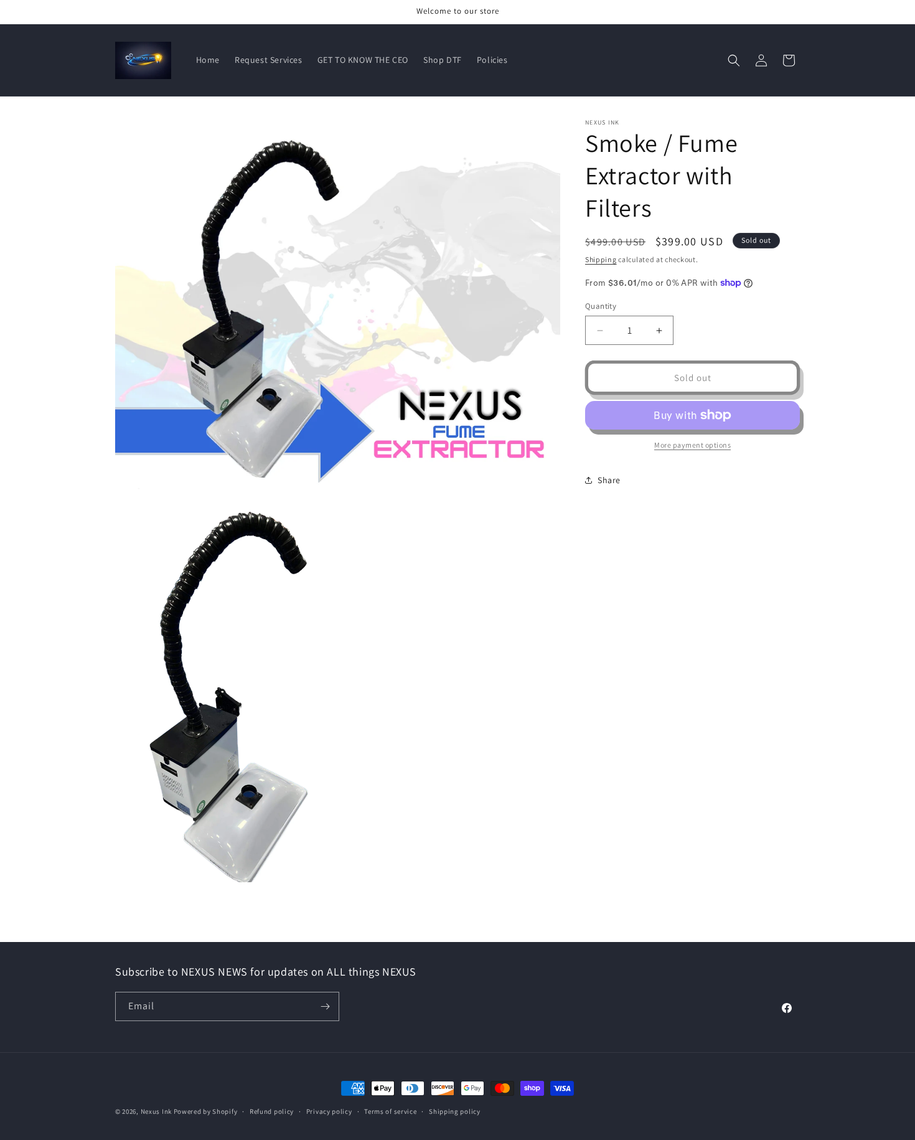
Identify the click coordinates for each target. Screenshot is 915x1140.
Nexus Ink (156, 1111)
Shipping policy (455, 1111)
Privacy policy (329, 1111)
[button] (734, 60)
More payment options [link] (692, 445)
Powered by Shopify (206, 1111)
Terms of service (390, 1111)
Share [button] (609, 479)
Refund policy (272, 1111)
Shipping (601, 259)
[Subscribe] (325, 1006)
